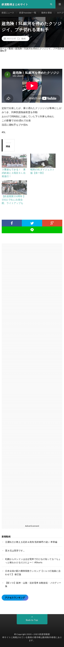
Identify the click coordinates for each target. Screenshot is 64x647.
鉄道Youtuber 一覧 (27, 12)
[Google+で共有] (52, 223)
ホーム (3, 48)
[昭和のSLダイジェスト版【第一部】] (43, 161)
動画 (24, 38)
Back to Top (32, 620)
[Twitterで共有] (32, 223)
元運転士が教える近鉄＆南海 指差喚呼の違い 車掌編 (31, 542)
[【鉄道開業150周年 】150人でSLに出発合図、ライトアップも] (14, 187)
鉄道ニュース (8, 12)
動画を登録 (46, 12)
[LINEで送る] (32, 229)
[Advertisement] (33, 383)
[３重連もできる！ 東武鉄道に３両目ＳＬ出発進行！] (14, 161)
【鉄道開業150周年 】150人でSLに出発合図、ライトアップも (13, 199)
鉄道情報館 (44, 634)
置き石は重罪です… (14, 550)
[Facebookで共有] (12, 223)
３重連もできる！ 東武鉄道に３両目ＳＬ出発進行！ (14, 173)
